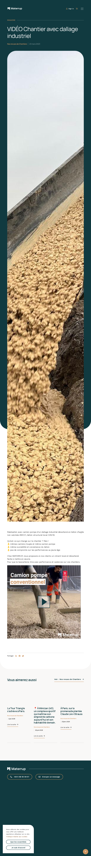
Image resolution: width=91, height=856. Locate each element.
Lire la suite (11, 724)
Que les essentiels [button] (18, 842)
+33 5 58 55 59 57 (21, 777)
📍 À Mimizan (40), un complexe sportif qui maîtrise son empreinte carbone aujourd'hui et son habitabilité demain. (44, 715)
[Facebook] (19, 656)
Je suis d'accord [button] (18, 848)
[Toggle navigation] (82, 8)
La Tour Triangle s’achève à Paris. (16, 710)
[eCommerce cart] (77, 9)
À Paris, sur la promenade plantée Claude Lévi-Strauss (71, 711)
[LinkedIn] (16, 656)
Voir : (67, 679)
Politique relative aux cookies (16, 836)
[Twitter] (23, 656)
